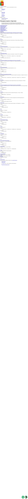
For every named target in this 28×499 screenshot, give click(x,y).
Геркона (1, 126)
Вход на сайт (3, 12)
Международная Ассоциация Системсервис (5, 74)
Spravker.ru (3, 163)
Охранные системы (2, 27)
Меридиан (1, 156)
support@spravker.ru (14, 160)
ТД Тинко (1, 114)
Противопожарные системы (3, 25)
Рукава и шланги (2, 28)
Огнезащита (1, 31)
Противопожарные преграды (4, 46)
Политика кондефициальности (5, 164)
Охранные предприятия (3, 29)
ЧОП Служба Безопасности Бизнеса (4, 140)
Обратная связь (4, 161)
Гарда (1, 109)
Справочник (1, 6)
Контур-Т (1, 39)
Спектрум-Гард (2, 102)
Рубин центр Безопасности (3, 67)
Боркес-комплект (2, 146)
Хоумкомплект (2, 133)
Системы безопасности (3, 26)
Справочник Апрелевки (5, 18)
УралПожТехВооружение (3, 53)
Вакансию (3, 9)
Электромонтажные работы (3, 30)
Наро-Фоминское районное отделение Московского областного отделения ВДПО (10, 60)
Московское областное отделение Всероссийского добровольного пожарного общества (11, 32)
